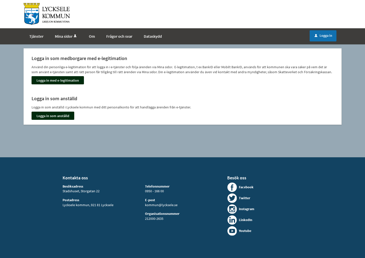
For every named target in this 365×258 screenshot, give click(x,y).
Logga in (323, 35)
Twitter (244, 198)
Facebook (246, 187)
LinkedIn (245, 220)
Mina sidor (64, 36)
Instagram (246, 209)
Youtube (245, 230)
